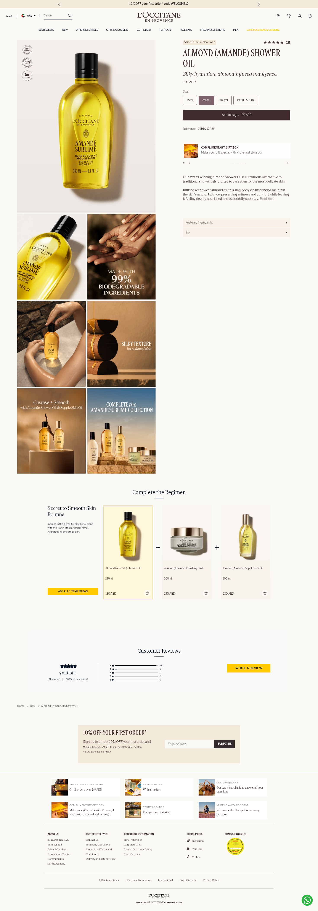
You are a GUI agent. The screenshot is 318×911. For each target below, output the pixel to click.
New (32, 706)
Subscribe (224, 744)
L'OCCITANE (156, 902)
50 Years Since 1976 (58, 840)
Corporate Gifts (132, 845)
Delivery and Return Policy (100, 859)
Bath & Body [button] (144, 30)
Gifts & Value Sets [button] (117, 30)
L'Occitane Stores (109, 880)
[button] (263, 30)
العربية (9, 16)
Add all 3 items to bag (73, 591)
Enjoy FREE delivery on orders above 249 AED (159, 3)
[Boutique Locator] (278, 16)
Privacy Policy (211, 880)
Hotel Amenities (133, 840)
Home (21, 706)
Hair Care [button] (166, 30)
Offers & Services (57, 849)
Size (185, 91)
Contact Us (92, 840)
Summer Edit (55, 845)
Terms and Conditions (98, 845)
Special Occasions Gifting (138, 849)
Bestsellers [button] (46, 30)
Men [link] (235, 30)
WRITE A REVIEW (248, 668)
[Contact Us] (289, 16)
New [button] (65, 30)
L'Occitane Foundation (138, 880)
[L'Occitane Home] (159, 17)
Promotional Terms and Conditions (99, 852)
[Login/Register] (300, 16)
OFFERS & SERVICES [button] (87, 30)
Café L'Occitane (56, 864)
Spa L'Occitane (132, 854)
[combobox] (56, 16)
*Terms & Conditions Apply (97, 752)
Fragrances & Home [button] (212, 30)
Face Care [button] (186, 30)
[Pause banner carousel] (287, 162)
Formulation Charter (59, 854)
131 (288, 42)
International (165, 880)
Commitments (56, 859)
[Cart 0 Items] (310, 16)
